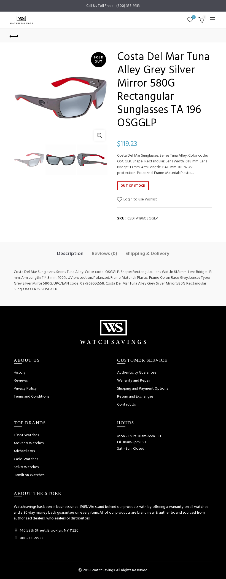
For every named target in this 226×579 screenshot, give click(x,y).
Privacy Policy (25, 388)
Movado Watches (29, 443)
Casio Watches (26, 459)
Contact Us (126, 404)
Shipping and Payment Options (142, 388)
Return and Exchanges (135, 396)
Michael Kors (24, 451)
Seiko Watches (26, 467)
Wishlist (193, 17)
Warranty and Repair (133, 380)
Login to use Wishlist (140, 199)
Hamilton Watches (29, 475)
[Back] (14, 35)
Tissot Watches (26, 435)
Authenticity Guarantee (137, 372)
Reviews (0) (104, 254)
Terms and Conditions (31, 396)
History (20, 372)
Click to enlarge (99, 135)
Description (70, 254)
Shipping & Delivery (147, 254)
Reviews (21, 380)
